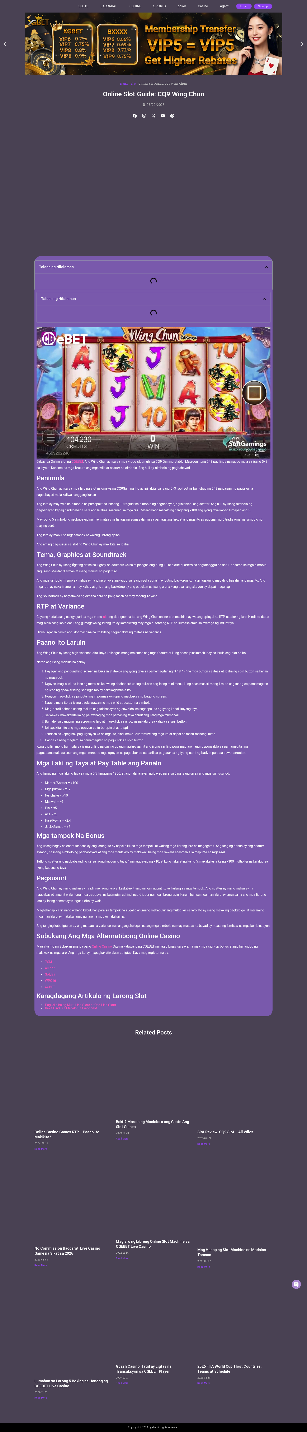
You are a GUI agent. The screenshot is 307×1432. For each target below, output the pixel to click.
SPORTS (159, 6)
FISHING (135, 6)
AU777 (50, 968)
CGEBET (77, 462)
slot (105, 617)
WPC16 (50, 981)
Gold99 (50, 974)
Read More (40, 1148)
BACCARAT (108, 6)
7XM (48, 962)
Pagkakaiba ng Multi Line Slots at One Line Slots (80, 1005)
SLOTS (84, 6)
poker (182, 6)
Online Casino (102, 946)
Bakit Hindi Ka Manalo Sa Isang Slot (71, 1008)
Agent (224, 6)
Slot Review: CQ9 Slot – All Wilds (225, 1132)
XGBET (50, 987)
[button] (4, 44)
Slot (133, 83)
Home (124, 83)
